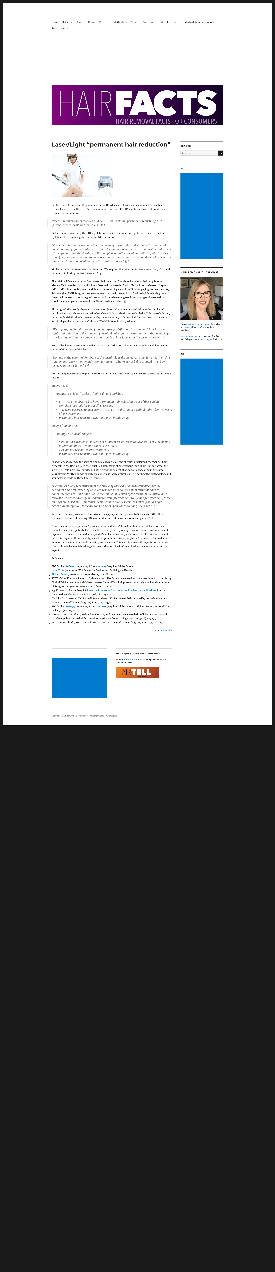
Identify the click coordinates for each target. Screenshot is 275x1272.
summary (101, 566)
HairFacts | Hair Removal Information (69, 716)
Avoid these (58, 28)
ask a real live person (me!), (200, 324)
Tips (133, 22)
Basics (102, 22)
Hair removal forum (73, 22)
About (210, 22)
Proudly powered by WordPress (103, 716)
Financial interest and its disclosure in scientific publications (121, 590)
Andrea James (186, 336)
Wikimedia (166, 630)
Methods (119, 22)
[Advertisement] (137, 55)
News (55, 22)
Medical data (192, 22)
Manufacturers (169, 22)
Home (91, 22)
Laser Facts (58, 570)
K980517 (70, 566)
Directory (148, 22)
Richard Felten (60, 574)
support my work (207, 339)
